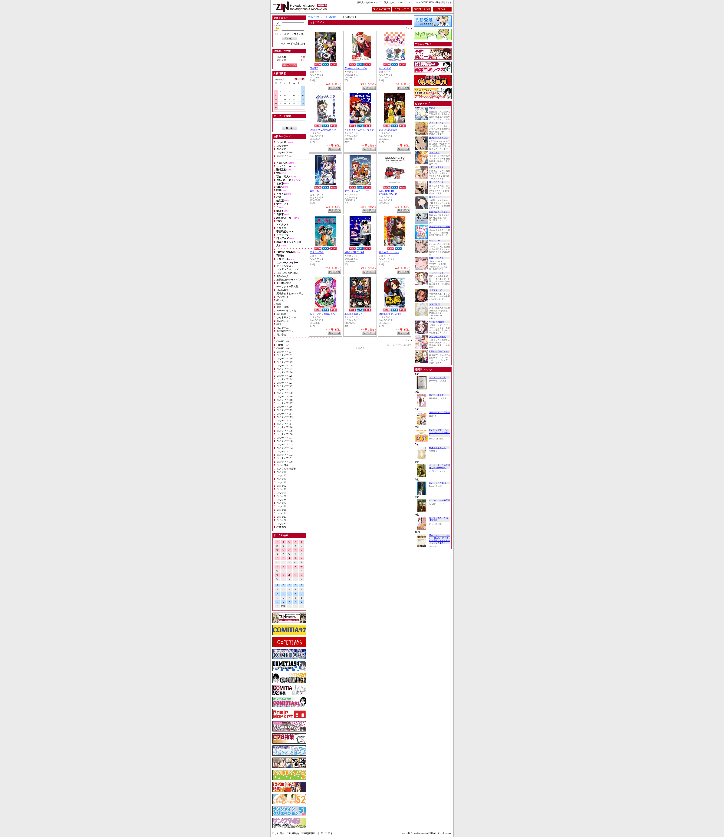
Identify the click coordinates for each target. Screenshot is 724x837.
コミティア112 (284, 420)
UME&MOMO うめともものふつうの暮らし (439, 432)
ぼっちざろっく (436, 182)
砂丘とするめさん (437, 448)
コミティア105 (284, 444)
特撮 (278, 324)
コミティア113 (284, 417)
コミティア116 (284, 406)
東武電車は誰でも (353, 314)
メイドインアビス (437, 123)
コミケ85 (281, 509)
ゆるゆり (281, 314)
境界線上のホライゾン (288, 279)
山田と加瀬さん (436, 167)
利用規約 (294, 833)
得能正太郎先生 (436, 258)
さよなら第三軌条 (388, 130)
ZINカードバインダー (439, 351)
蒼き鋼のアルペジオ (438, 138)
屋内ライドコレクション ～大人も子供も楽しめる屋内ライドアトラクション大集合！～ (439, 539)
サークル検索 (327, 17)
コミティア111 (284, 423)
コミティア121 (284, 389)
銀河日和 (314, 191)
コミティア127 (284, 369)
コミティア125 (284, 375)
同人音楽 (281, 334)
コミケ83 (281, 516)
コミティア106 (284, 441)
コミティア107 (284, 437)
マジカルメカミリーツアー (358, 191)
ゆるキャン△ (435, 197)
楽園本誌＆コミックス (439, 212)
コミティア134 (284, 351)
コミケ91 (281, 489)
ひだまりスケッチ (286, 317)
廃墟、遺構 (282, 307)
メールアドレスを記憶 (291, 34)
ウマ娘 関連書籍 (436, 322)
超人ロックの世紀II (438, 483)
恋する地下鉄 (317, 252)
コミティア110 (284, 427)
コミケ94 (281, 479)
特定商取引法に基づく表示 (318, 833)
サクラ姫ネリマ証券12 (439, 413)
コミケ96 (281, 472)
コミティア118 (284, 399)
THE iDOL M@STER (287, 272)
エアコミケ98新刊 (286, 468)
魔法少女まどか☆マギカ (289, 293)
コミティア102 (284, 454)
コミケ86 (281, 506)
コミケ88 (281, 499)
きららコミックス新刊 (439, 227)
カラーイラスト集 (286, 310)
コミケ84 (281, 513)
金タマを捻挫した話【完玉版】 (438, 519)
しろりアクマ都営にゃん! (323, 314)
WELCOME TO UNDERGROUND (388, 192)
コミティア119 (284, 396)
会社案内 (280, 833)
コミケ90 (281, 492)
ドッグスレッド (436, 273)
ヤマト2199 (434, 241)
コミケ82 (281, 520)
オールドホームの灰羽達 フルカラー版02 (439, 466)
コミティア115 (284, 410)
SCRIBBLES (434, 304)
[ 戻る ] (360, 348)
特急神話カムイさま (389, 252)
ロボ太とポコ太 (436, 395)
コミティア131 (284, 355)
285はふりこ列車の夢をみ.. (323, 130)
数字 (283, 606)
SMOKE (314, 68)
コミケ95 (281, 475)
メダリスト (434, 152)
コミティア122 (284, 386)
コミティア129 (284, 362)
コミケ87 (281, 503)
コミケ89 (281, 496)
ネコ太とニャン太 (437, 377)
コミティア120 (284, 393)
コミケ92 (281, 485)
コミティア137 (284, 155)
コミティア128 (284, 365)
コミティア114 (284, 413)
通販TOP (313, 17)
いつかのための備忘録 (439, 500)
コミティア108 (284, 434)
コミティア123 (284, 382)
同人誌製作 (282, 289)
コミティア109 (284, 430)
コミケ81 (281, 523)
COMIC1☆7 (283, 345)
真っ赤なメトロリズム (355, 68)
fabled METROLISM (354, 252)
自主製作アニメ (285, 331)
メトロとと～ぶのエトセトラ (359, 130)
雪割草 (432, 108)
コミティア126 (284, 372)
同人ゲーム (282, 327)
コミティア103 (284, 451)
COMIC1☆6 (283, 348)
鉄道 (278, 303)
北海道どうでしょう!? (390, 314)
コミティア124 (284, 379)
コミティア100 (284, 461)
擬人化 (280, 300)
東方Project (282, 320)
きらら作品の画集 (437, 337)
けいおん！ (282, 296)
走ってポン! (385, 68)
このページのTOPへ (401, 344)
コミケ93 (281, 482)
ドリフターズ (435, 290)
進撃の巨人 (282, 276)
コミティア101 (284, 458)
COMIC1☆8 (283, 341)
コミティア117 (284, 403)
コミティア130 (284, 358)
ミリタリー (282, 228)
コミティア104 (284, 448)
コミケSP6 (282, 465)
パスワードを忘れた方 (293, 43)
